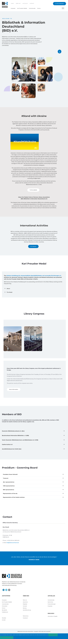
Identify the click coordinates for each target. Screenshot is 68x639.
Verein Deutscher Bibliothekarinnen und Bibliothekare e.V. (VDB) (20, 440)
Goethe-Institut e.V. (7, 444)
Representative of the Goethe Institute (14, 497)
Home (12, 3)
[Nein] (14, 638)
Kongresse (13, 8)
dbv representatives (8, 482)
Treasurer (5, 478)
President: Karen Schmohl (10, 474)
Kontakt (32, 3)
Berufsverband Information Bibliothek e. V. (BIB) (15, 435)
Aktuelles (25, 3)
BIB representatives (8, 489)
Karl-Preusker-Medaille (22, 8)
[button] (34, 288)
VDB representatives (9, 485)
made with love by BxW (45, 631)
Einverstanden (53, 634)
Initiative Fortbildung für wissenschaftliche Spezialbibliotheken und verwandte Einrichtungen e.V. (33, 275)
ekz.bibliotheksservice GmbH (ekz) (11, 449)
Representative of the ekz (10, 493)
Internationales (32, 8)
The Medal (9, 292)
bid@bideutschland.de (13, 542)
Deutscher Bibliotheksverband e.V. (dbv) (13, 431)
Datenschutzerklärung (6, 637)
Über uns (18, 3)
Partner (39, 8)
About (8, 288)
